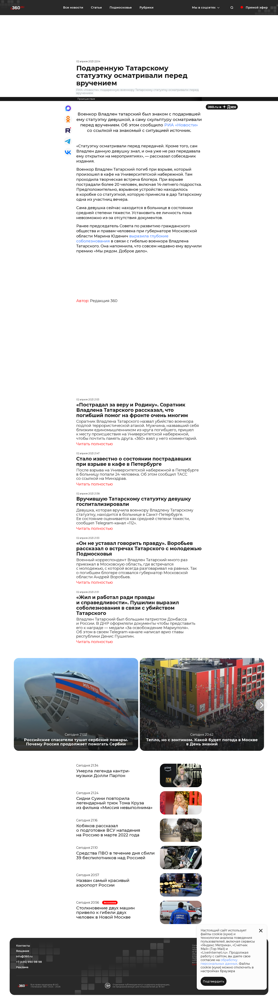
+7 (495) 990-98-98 (29, 962)
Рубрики (146, 7)
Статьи (96, 7)
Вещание (22, 951)
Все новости (73, 7)
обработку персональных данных (219, 962)
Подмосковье (121, 7)
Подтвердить (213, 981)
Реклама (22, 967)
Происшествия (86, 98)
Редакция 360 (103, 301)
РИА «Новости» (181, 125)
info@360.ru (24, 956)
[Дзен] (222, 107)
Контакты (23, 945)
